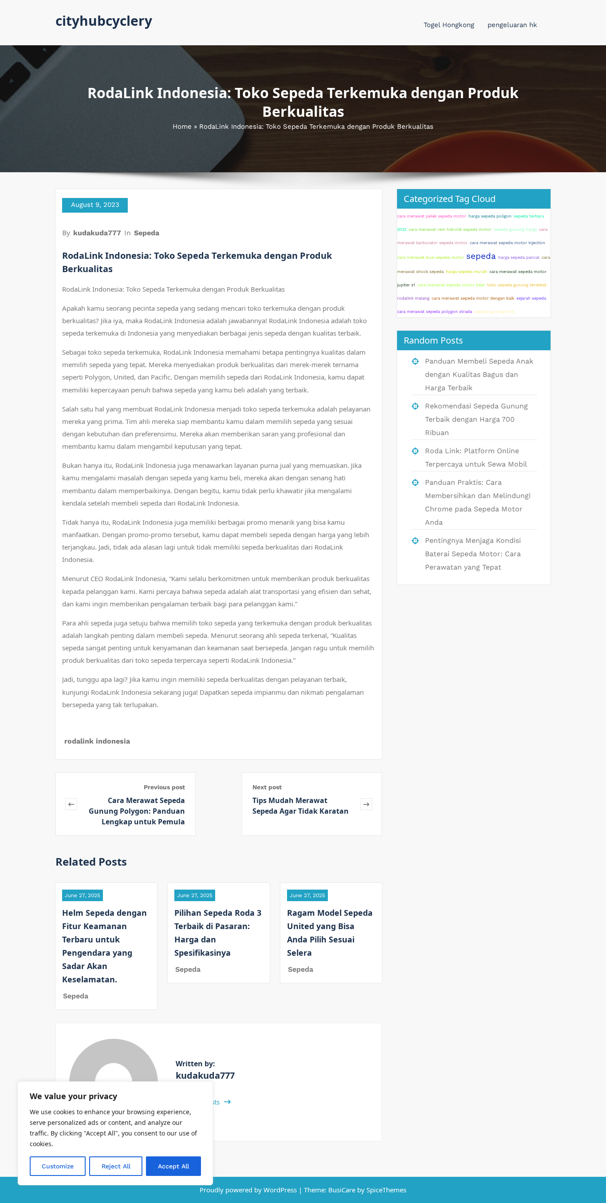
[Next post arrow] (366, 804)
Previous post (164, 787)
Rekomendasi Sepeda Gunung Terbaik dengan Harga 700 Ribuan (476, 419)
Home (182, 127)
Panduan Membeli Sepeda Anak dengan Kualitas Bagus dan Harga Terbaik (479, 374)
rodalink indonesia (97, 741)
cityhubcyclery (103, 21)
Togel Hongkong (449, 25)
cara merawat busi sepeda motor (430, 257)
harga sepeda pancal (518, 257)
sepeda (481, 256)
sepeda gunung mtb (494, 311)
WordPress (280, 1189)
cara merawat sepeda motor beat (451, 284)
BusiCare (342, 1189)
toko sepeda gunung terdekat (517, 284)
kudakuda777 (97, 233)
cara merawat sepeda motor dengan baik (473, 298)
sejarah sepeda (531, 298)
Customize (58, 1166)
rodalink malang (413, 298)
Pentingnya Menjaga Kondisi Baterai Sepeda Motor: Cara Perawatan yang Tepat (473, 553)
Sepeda (146, 233)
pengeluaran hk (512, 25)
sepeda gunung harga (515, 229)
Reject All (116, 1166)
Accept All (173, 1166)
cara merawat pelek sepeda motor (431, 216)
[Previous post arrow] (71, 804)
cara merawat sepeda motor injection (507, 242)
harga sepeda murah (466, 271)
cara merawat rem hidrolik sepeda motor (450, 229)
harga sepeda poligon (490, 216)
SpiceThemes (385, 1189)
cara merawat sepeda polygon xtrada (434, 311)
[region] (115, 1133)
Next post (267, 787)
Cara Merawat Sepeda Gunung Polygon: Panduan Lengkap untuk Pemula (137, 811)
